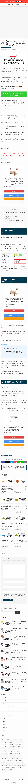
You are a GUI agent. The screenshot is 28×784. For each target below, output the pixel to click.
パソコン (11, 753)
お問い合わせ (20, 779)
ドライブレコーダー (5, 751)
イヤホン (21, 739)
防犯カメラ (20, 767)
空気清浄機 (8, 767)
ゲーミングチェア (11, 742)
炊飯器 (3, 767)
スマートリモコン (12, 746)
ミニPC (3, 762)
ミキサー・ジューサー (18, 760)
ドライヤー (13, 751)
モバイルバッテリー (20, 762)
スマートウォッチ (18, 744)
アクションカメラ (14, 739)
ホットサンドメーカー (6, 758)
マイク (21, 758)
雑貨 (4, 724)
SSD (8, 739)
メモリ (7, 762)
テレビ (18, 749)
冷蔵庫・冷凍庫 (9, 765)
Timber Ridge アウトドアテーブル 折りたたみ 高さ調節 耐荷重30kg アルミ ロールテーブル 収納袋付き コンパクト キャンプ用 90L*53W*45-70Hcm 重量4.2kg (14, 428)
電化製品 (5, 727)
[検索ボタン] (26, 4)
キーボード (4, 742)
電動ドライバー (5, 769)
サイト (4, 589)
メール (5, 584)
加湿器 (15, 765)
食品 (4, 730)
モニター (12, 762)
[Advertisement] (14, 22)
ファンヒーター (5, 755)
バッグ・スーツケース (8, 709)
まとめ (4, 700)
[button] (3, 462)
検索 (2, 610)
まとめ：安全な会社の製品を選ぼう (13, 220)
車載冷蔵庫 (14, 767)
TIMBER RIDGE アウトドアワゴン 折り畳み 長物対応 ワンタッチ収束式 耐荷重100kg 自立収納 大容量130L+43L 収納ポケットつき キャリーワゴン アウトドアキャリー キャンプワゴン (13, 181)
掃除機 (23, 765)
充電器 (3, 765)
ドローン (19, 751)
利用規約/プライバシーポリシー (11, 779)
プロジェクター (12, 755)
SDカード (4, 739)
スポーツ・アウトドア (7, 47)
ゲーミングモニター (20, 742)
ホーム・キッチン (7, 715)
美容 (4, 721)
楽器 (4, 718)
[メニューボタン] (1, 4)
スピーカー (4, 744)
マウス (3, 760)
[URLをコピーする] (25, 462)
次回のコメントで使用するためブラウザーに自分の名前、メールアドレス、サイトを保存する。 (14, 595)
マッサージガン (9, 760)
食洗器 (10, 769)
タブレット (20, 746)
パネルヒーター (18, 753)
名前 (4, 580)
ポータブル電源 (15, 758)
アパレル (5, 703)
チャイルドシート (12, 749)
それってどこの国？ (14, 4)
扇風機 (19, 765)
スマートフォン (5, 746)
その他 (4, 697)
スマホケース (10, 744)
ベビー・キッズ (6, 712)
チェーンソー (4, 749)
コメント (5, 563)
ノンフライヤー (5, 753)
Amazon (19, 1)
